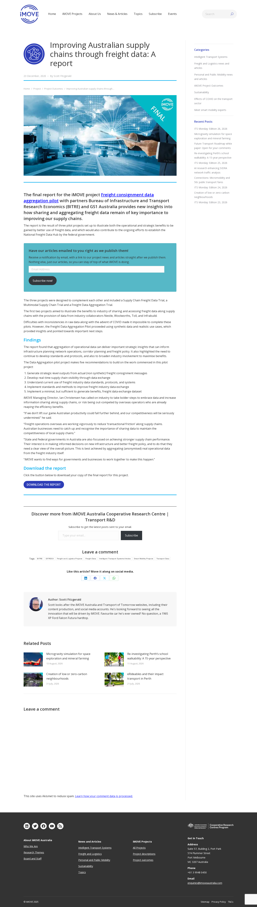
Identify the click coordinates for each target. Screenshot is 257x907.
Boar (26, 858)
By (60, 76)
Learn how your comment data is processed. (104, 796)
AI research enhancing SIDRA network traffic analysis (210, 170)
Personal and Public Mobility (94, 860)
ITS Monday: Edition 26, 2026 (210, 128)
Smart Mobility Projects (143, 559)
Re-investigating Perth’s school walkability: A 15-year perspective (149, 656)
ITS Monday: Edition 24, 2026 (210, 187)
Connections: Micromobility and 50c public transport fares (212, 180)
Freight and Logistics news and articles (211, 66)
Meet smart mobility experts (210, 110)
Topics (82, 872)
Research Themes (34, 852)
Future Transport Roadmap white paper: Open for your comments (213, 146)
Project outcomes (143, 860)
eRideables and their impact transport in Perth (145, 676)
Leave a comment (100, 552)
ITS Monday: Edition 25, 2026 (210, 163)
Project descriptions (144, 853)
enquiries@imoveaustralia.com (205, 883)
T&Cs (230, 901)
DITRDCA (50, 559)
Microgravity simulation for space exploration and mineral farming (68, 656)
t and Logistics (93, 853)
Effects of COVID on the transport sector (213, 101)
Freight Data (90, 559)
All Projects (139, 847)
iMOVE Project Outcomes (208, 85)
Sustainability (201, 92)
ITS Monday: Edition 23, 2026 (210, 202)
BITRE (40, 559)
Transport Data (162, 559)
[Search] (232, 14)
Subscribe (131, 535)
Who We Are (31, 846)
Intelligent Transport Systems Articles (115, 559)
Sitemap (205, 901)
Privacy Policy (219, 901)
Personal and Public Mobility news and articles (213, 77)
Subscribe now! (42, 281)
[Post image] (33, 659)
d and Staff (35, 858)
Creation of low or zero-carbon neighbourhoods (66, 676)
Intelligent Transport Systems (210, 57)
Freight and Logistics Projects (69, 559)
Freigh (81, 853)
